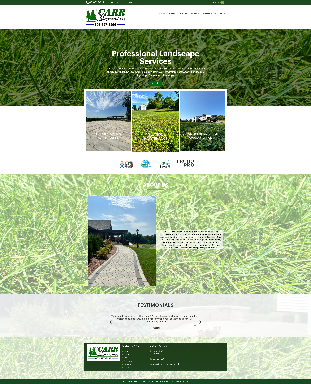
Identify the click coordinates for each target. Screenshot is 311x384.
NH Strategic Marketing (181, 381)
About (171, 13)
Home (162, 13)
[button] (110, 322)
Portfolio (195, 13)
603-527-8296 (159, 359)
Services (182, 13)
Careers (207, 13)
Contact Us (221, 13)
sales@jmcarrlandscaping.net (166, 364)
